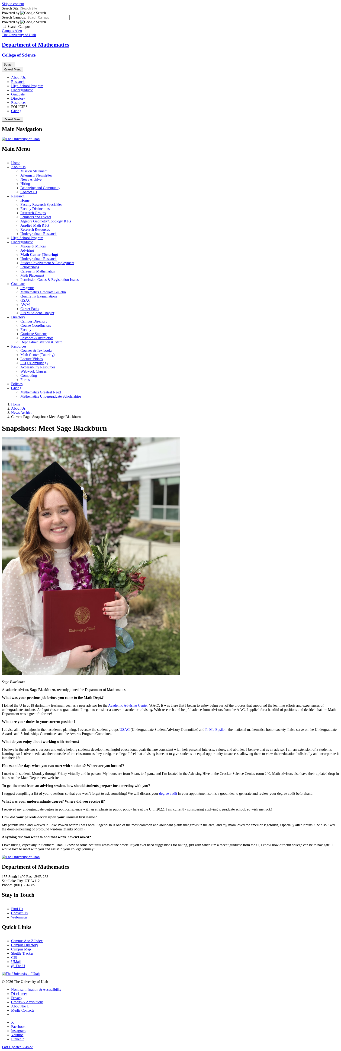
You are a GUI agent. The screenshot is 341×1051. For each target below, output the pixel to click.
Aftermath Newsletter (36, 175)
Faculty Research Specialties (41, 204)
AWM (25, 305)
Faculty (25, 330)
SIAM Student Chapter (37, 313)
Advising (27, 250)
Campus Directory (33, 321)
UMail (16, 962)
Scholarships (29, 267)
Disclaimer (19, 994)
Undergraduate (22, 90)
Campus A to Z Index (27, 941)
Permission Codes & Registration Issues (49, 280)
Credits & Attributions (27, 1002)
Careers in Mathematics (37, 271)
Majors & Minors (33, 246)
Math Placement (32, 275)
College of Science (18, 55)
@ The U (18, 966)
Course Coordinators (35, 325)
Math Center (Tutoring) (37, 355)
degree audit (168, 793)
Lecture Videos (31, 359)
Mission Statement (33, 171)
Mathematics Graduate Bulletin (43, 292)
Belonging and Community (40, 188)
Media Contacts (22, 1010)
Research (18, 82)
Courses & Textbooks (36, 350)
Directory (18, 98)
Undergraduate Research (38, 234)
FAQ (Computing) (34, 363)
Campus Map (21, 949)
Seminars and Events (35, 217)
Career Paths (29, 309)
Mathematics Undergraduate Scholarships (50, 396)
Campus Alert (12, 31)
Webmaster (19, 917)
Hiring (25, 184)
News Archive (31, 179)
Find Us (17, 909)
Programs (27, 288)
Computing (28, 375)
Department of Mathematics (35, 45)
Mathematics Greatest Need (40, 392)
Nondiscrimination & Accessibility (36, 989)
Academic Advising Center (128, 705)
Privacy (16, 998)
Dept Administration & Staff (41, 342)
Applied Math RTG (34, 225)
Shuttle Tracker (22, 953)
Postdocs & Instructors (36, 338)
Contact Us (28, 192)
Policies (17, 384)
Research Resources (35, 229)
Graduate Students (33, 334)
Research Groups (33, 213)
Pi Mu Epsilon (215, 729)
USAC (124, 729)
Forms (25, 380)
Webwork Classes (33, 371)
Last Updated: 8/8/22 (17, 1047)
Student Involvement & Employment (47, 263)
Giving (16, 111)
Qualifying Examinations (38, 296)
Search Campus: (14, 17)
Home (15, 163)
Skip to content (13, 4)
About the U (20, 1006)
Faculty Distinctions (35, 209)
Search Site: (10, 8)
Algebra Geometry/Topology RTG (45, 221)
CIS (14, 957)
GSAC (25, 300)
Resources (18, 102)
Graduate (18, 94)
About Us (18, 77)
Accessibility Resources (37, 367)
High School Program (27, 86)
